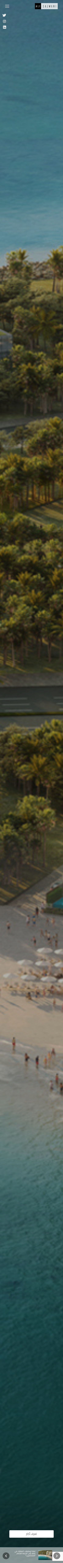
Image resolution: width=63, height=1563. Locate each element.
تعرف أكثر (31, 1533)
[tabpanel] (31, 781)
